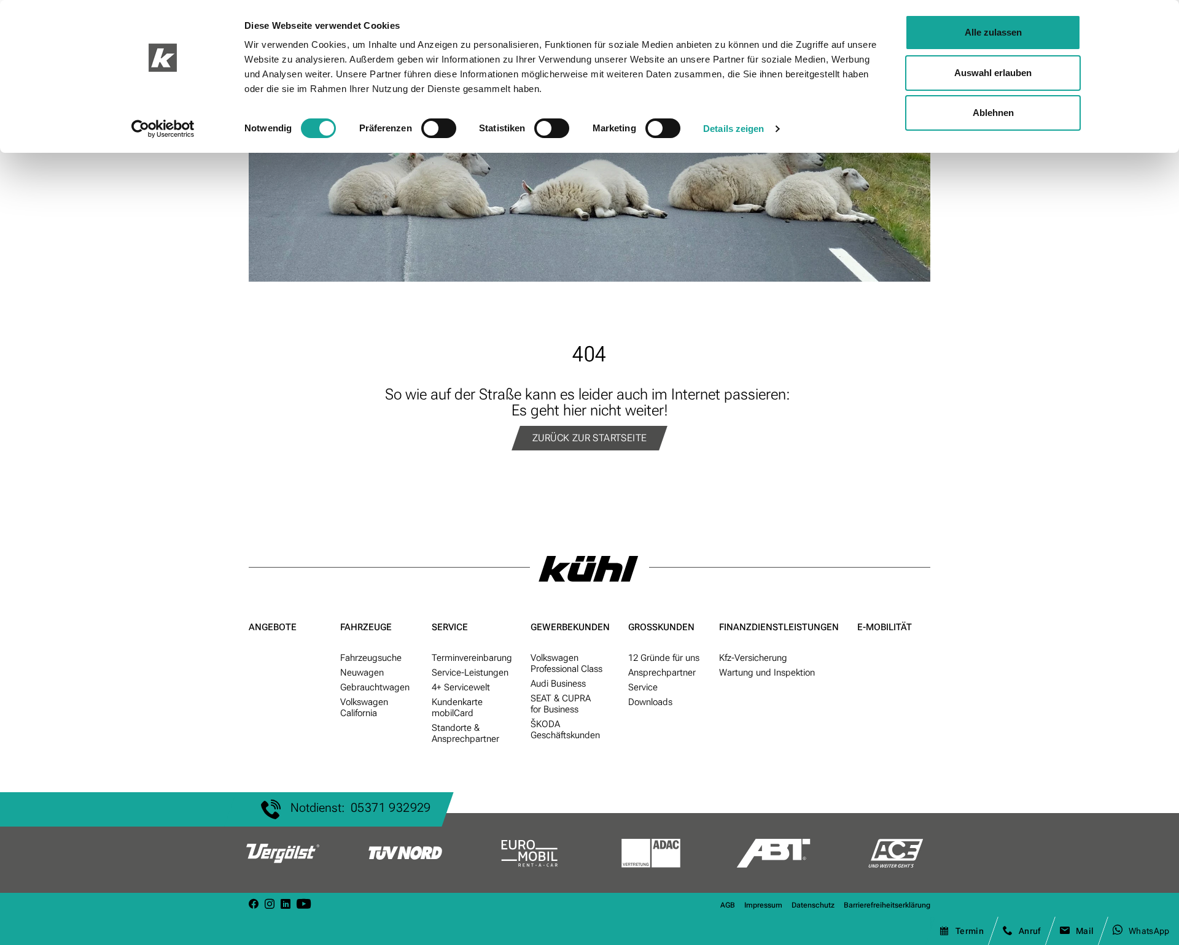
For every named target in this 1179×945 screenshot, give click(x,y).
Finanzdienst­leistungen (779, 627)
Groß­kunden (661, 627)
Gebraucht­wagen (375, 687)
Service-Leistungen (470, 672)
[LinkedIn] (285, 905)
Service (450, 627)
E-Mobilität (884, 627)
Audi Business (558, 683)
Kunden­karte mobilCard (457, 707)
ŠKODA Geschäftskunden (565, 730)
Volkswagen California (364, 707)
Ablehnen (993, 112)
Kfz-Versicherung (753, 657)
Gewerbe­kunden (570, 627)
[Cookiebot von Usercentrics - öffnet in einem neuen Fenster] (163, 129)
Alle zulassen (993, 32)
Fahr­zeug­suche (371, 657)
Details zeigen (733, 128)
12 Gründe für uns (663, 657)
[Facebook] (254, 905)
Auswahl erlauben (993, 73)
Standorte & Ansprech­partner (465, 733)
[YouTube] (304, 905)
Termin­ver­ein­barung (472, 657)
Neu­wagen (362, 672)
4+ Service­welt (461, 687)
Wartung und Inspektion (767, 672)
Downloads (650, 702)
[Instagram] (269, 905)
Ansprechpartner (662, 672)
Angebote (273, 627)
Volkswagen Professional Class (566, 663)
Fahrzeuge (366, 627)
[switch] (438, 128)
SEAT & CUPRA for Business (561, 704)
